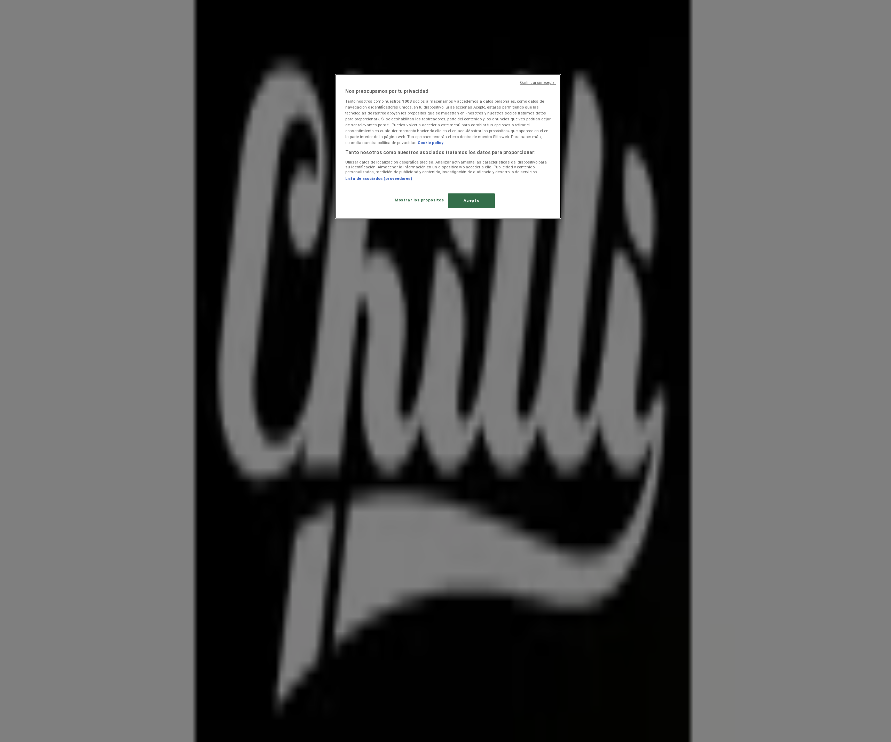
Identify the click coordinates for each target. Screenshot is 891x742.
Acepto (471, 200)
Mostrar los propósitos (419, 200)
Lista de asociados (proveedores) (378, 178)
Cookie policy (430, 142)
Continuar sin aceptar (538, 82)
